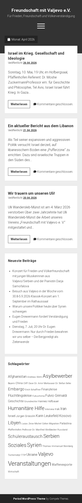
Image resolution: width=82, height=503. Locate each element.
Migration (54, 423)
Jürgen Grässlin (25, 416)
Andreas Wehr (34, 377)
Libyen (14, 422)
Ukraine (31, 455)
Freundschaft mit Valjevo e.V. (41, 10)
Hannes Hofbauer (48, 401)
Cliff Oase (28, 383)
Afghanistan (17, 376)
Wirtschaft (13, 471)
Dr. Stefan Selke (63, 383)
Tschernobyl (14, 455)
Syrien (34, 445)
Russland (62, 429)
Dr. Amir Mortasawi (44, 383)
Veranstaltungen (29, 463)
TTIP (23, 455)
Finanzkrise (49, 389)
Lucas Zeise (27, 423)
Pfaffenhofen (14, 429)
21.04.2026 (30, 130)
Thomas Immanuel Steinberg (57, 446)
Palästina (65, 423)
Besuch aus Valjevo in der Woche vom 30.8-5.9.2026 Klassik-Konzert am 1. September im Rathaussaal (37, 296)
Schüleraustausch (25, 436)
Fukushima (38, 396)
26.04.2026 (30, 62)
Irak (57, 409)
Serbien (51, 436)
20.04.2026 (30, 197)
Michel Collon (41, 423)
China (19, 383)
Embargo (16, 389)
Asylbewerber (57, 376)
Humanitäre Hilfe (26, 408)
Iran (63, 408)
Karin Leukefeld (47, 416)
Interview (49, 409)
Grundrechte (30, 401)
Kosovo (65, 416)
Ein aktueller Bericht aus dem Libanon (40, 126)
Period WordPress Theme (29, 498)
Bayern (11, 383)
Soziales (17, 445)
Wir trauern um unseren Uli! (31, 193)
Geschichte (16, 401)
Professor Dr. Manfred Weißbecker (39, 429)
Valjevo (45, 454)
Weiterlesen (20, 105)
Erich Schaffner (33, 389)
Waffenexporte (62, 465)
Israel (11, 416)
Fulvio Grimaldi (56, 396)
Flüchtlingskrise (20, 395)
